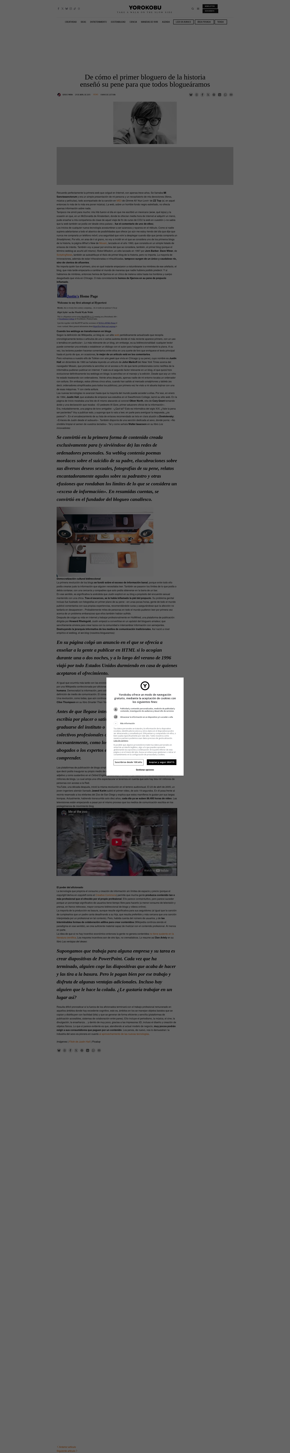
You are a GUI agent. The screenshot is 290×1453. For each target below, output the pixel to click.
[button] (145, 723)
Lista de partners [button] (121, 740)
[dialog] (145, 726)
